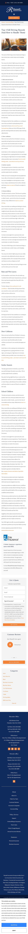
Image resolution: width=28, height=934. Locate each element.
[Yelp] (15, 749)
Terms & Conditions (11, 620)
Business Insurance (14, 844)
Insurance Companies (14, 805)
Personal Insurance (14, 840)
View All (14, 703)
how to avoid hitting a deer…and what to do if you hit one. (13, 358)
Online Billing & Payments (14, 821)
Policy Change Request (14, 828)
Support (14, 818)
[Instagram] (19, 749)
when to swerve (11, 185)
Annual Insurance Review (14, 831)
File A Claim (14, 825)
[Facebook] (12, 749)
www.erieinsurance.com (7, 530)
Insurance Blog (9, 22)
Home (3, 22)
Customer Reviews (14, 802)
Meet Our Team (14, 799)
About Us (14, 795)
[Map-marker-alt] (9, 749)
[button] (14, 14)
